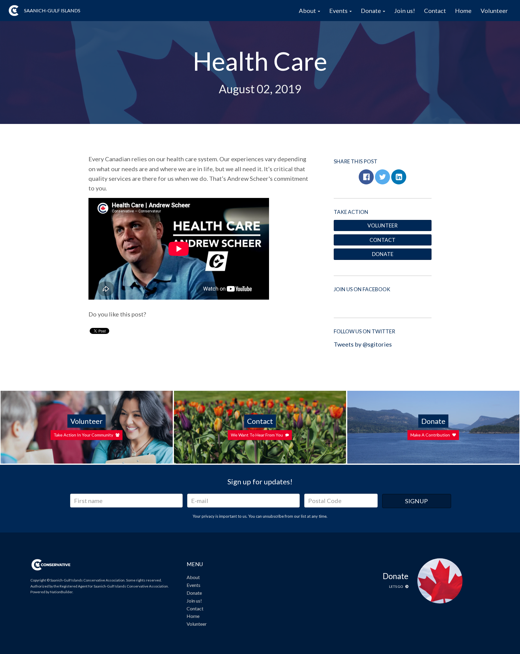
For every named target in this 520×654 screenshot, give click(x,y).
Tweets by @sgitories (363, 344)
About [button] (308, 10)
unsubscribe (273, 516)
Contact (435, 10)
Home (463, 10)
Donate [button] (371, 10)
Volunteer (494, 10)
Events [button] (339, 10)
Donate (382, 254)
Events (193, 585)
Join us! (404, 10)
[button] (366, 176)
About (193, 577)
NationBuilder (61, 592)
